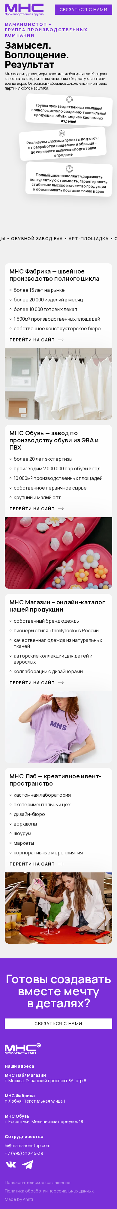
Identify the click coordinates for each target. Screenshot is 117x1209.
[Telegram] (28, 1165)
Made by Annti (19, 1199)
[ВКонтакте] (11, 1165)
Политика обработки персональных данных (49, 1191)
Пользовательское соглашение (37, 1182)
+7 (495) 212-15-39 (24, 1153)
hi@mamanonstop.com (27, 1145)
